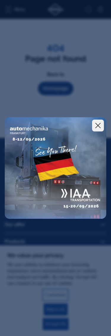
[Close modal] (98, 125)
